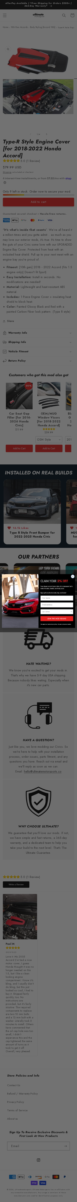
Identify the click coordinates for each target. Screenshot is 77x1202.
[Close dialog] (72, 576)
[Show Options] (71, 611)
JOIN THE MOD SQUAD (56, 618)
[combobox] (56, 611)
